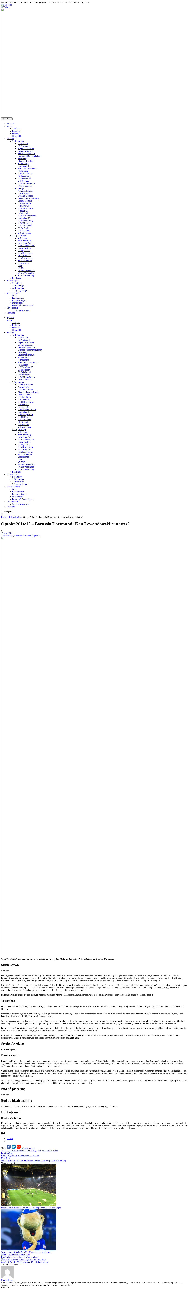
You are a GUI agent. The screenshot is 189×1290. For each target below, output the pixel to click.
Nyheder (10, 123)
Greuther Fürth (24, 203)
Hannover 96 (23, 206)
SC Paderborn (24, 176)
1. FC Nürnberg (25, 223)
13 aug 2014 (6, 533)
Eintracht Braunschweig (28, 198)
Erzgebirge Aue (24, 243)
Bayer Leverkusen (26, 148)
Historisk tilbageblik (16, 134)
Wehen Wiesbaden (26, 273)
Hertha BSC (23, 211)
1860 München (24, 255)
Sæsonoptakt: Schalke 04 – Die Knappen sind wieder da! (26, 1252)
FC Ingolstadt (24, 250)
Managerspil (17, 303)
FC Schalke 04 (24, 178)
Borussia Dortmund (22, 535)
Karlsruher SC (24, 218)
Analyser (16, 128)
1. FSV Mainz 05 (25, 173)
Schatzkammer (13, 293)
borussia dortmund (17, 1151)
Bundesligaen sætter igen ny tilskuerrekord (19, 1257)
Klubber (10, 138)
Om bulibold (12, 308)
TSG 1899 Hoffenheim (28, 168)
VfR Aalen (22, 238)
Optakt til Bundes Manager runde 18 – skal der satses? (25, 1262)
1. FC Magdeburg (25, 221)
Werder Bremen (25, 186)
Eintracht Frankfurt (26, 161)
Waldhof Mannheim (26, 270)
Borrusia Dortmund (26, 153)
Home (4, 517)
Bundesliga (32, 1151)
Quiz (14, 295)
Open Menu (6, 119)
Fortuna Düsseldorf (26, 245)
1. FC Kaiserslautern (27, 216)
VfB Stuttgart (23, 181)
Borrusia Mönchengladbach (30, 156)
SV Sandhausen (25, 260)
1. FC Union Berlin (26, 183)
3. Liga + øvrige (19, 235)
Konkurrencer (18, 298)
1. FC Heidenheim (26, 208)
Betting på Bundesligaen (23, 305)
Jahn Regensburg (25, 253)
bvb (39, 1151)
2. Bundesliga (18, 188)
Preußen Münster (25, 258)
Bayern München (25, 151)
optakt (49, 1151)
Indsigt (10, 126)
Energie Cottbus (25, 201)
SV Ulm (21, 268)
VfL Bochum (23, 230)
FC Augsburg (24, 146)
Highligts (11, 313)
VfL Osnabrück (24, 226)
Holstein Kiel (23, 213)
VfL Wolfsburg (24, 233)
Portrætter (16, 131)
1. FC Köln (23, 143)
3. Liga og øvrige (19, 290)
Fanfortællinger (19, 300)
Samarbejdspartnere (20, 310)
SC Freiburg (23, 163)
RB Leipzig (23, 171)
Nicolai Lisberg (8, 1280)
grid (44, 1151)
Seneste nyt (17, 283)
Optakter (36, 535)
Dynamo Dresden (25, 196)
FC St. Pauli (23, 228)
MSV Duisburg (24, 240)
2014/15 (4, 1151)
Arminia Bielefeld (25, 191)
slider (55, 1151)
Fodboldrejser (13, 280)
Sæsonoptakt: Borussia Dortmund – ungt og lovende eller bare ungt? (31, 1207)
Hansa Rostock (24, 248)
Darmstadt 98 (23, 193)
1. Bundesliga (18, 141)
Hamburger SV (24, 166)
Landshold (16, 278)
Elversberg (22, 158)
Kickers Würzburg (26, 275)
